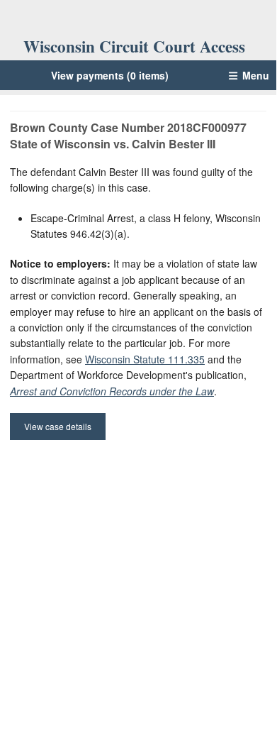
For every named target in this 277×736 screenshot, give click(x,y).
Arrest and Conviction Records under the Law (112, 391)
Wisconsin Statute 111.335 (145, 359)
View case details (57, 426)
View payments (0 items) (110, 75)
